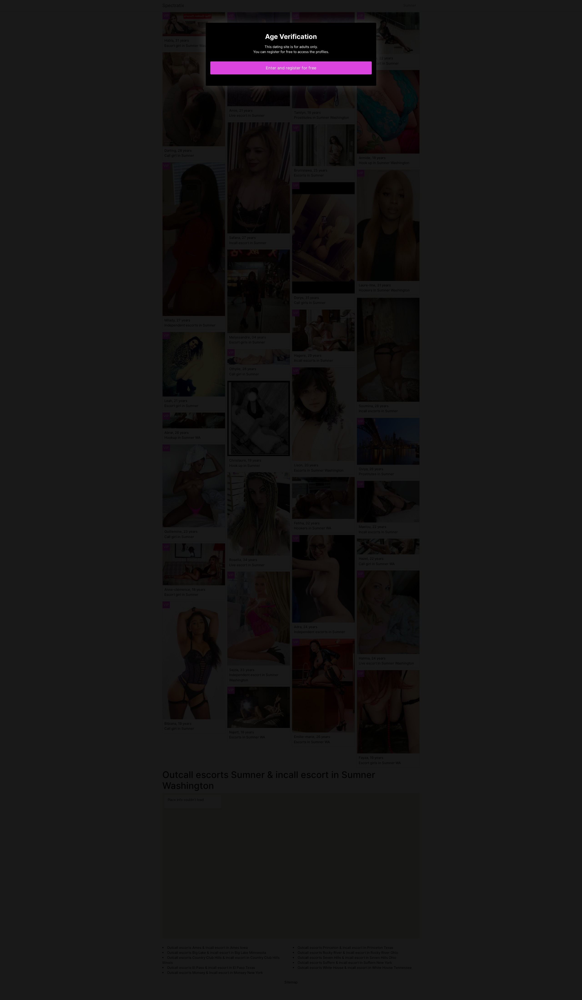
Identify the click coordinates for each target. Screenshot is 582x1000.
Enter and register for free (291, 68)
